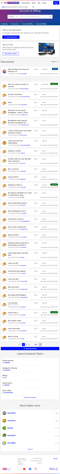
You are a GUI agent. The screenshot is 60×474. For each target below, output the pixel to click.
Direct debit (6, 390)
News (34, 3)
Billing (4, 375)
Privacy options (21, 458)
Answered (54, 83)
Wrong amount (7, 360)
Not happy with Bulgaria (17, 295)
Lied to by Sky (13, 279)
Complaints (20, 463)
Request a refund (14, 151)
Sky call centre (13, 287)
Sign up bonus (13, 235)
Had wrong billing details (17, 203)
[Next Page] (40, 344)
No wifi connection (15, 94)
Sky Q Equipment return (17, 211)
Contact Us (39, 463)
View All (30, 449)
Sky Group (20, 464)
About (44, 3)
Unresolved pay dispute (17, 271)
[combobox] (34, 17)
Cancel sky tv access (16, 219)
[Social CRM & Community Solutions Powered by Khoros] (54, 469)
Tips (39, 3)
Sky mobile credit (14, 320)
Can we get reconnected (17, 227)
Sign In (56, 2)
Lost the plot (12, 303)
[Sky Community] (11, 3)
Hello (10, 102)
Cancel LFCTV (13, 177)
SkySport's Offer (14, 185)
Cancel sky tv (13, 312)
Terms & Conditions (37, 458)
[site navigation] (2, 2)
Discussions (26, 3)
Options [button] (53, 61)
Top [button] (56, 458)
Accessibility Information (36, 460)
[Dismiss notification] (33, 7)
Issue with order (14, 328)
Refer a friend (13, 336)
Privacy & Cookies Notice (22, 460)
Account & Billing (30, 10)
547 (36, 344)
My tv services (13, 169)
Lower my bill (13, 263)
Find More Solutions (30, 397)
